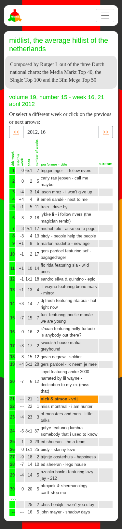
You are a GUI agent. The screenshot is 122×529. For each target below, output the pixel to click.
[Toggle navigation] (105, 15)
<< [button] (16, 132)
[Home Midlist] (15, 15)
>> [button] (106, 132)
